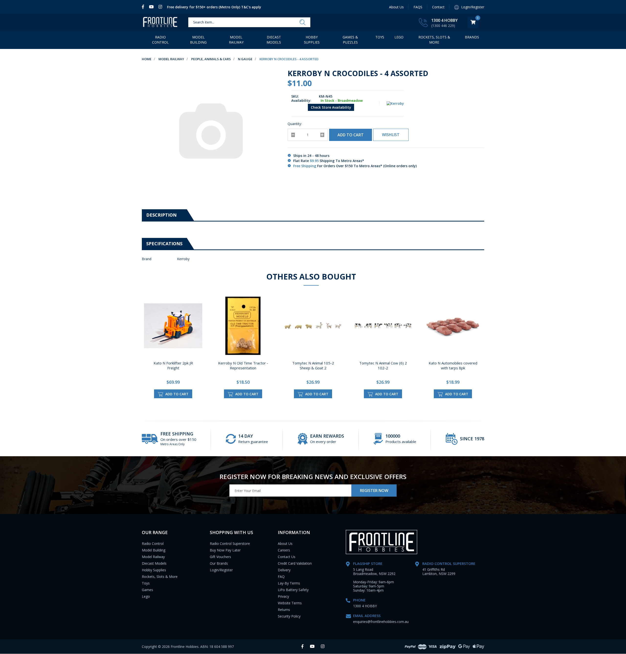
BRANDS (472, 37)
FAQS (418, 7)
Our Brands (219, 563)
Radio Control (160, 40)
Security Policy (289, 616)
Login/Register (221, 570)
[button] (391, 135)
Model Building (198, 40)
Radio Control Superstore (230, 543)
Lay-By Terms (289, 583)
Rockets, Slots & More (434, 40)
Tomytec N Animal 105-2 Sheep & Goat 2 (313, 365)
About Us (396, 7)
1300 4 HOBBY (444, 20)
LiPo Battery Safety (293, 589)
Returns (284, 609)
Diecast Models (274, 40)
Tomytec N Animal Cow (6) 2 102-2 (383, 365)
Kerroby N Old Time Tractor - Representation (243, 365)
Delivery (284, 570)
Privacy (283, 596)
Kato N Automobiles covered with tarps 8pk (453, 365)
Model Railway (236, 40)
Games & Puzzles (350, 40)
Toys (379, 37)
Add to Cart (350, 135)
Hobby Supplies (312, 40)
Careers (284, 550)
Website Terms (290, 603)
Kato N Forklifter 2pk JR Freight (173, 365)
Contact (438, 7)
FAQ (281, 576)
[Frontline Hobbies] (160, 22)
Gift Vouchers (220, 556)
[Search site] (302, 22)
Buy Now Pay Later (225, 550)
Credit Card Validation (295, 563)
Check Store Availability (331, 107)
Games (147, 589)
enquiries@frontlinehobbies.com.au (381, 621)
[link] (144, 7)
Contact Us (286, 556)
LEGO (398, 37)
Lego (146, 596)
